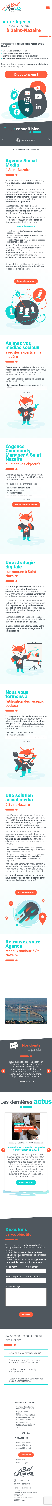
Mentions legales (22, 1463)
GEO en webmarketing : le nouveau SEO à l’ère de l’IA (26, 1408)
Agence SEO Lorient (23, 1448)
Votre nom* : (12, 1267)
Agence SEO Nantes (23, 1442)
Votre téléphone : (14, 1277)
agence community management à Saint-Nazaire (25, 865)
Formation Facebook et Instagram (21, 732)
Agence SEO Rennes (23, 1445)
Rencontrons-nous (26, 281)
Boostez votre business (26, 504)
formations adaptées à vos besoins (24, 724)
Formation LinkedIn (15, 735)
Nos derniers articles (25, 1402)
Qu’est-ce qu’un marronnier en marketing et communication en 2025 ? (25, 1424)
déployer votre (24, 856)
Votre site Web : (33, 1277)
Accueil (15, 149)
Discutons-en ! (26, 74)
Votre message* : (13, 1286)
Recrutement (26, 1455)
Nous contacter (23, 1484)
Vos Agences (21, 1438)
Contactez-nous (26, 892)
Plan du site (20, 1460)
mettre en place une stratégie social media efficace (25, 265)
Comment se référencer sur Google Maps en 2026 (25, 1418)
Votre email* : (32, 1267)
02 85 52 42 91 (23, 1481)
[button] (49, 140)
